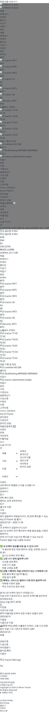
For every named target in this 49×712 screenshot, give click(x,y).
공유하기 (4, 488)
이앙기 (3, 23)
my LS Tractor (6, 190)
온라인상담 (4, 703)
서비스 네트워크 (7, 187)
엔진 (2, 29)
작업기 (3, 26)
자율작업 (4, 215)
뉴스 (2, 218)
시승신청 (4, 175)
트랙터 (3, 17)
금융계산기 (5, 172)
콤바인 (3, 20)
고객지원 (4, 184)
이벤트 (3, 178)
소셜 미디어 (5, 221)
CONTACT (4, 227)
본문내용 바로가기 (8, 1)
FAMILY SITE (7, 692)
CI (1, 224)
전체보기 (4, 14)
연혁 (2, 209)
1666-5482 (4, 678)
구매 (2, 165)
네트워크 (4, 212)
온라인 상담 (5, 200)
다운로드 (4, 196)
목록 (2, 635)
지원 (2, 181)
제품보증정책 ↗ (8, 203)
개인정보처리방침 (7, 682)
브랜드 (3, 206)
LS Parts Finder (6, 700)
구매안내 (4, 169)
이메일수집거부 (6, 685)
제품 (2, 10)
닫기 (2, 494)
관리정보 (4, 193)
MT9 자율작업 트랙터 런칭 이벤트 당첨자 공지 (21, 613)
